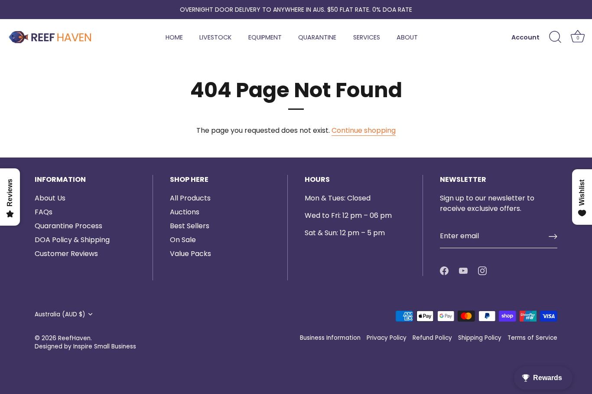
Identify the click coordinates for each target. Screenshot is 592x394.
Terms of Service (532, 338)
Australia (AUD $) (60, 314)
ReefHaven (74, 338)
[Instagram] (482, 271)
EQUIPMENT (265, 37)
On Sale (183, 240)
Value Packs (190, 254)
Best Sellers (189, 226)
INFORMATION (60, 179)
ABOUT (407, 37)
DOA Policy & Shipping (72, 240)
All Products (190, 198)
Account (525, 37)
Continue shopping (364, 130)
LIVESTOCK (215, 37)
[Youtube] (463, 271)
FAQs (43, 212)
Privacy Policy (387, 338)
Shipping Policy (479, 338)
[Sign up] (553, 236)
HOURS (317, 179)
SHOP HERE (189, 179)
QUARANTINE (317, 37)
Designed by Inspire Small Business (85, 346)
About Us (50, 198)
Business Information (330, 338)
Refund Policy (432, 338)
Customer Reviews (66, 254)
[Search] (555, 37)
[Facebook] (444, 271)
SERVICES (366, 37)
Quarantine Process (68, 226)
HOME (174, 37)
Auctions (184, 212)
